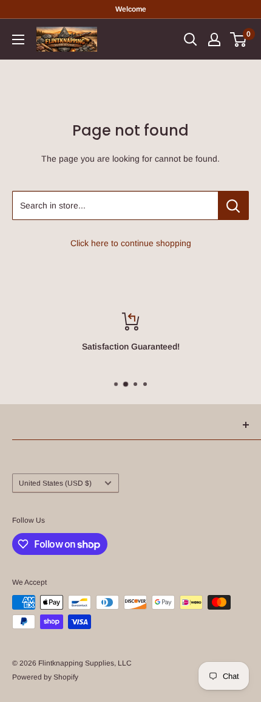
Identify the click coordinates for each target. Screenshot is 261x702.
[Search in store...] (233, 205)
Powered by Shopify (45, 677)
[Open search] (190, 39)
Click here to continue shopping (130, 243)
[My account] (214, 39)
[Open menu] (18, 39)
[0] (238, 39)
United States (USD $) (55, 483)
